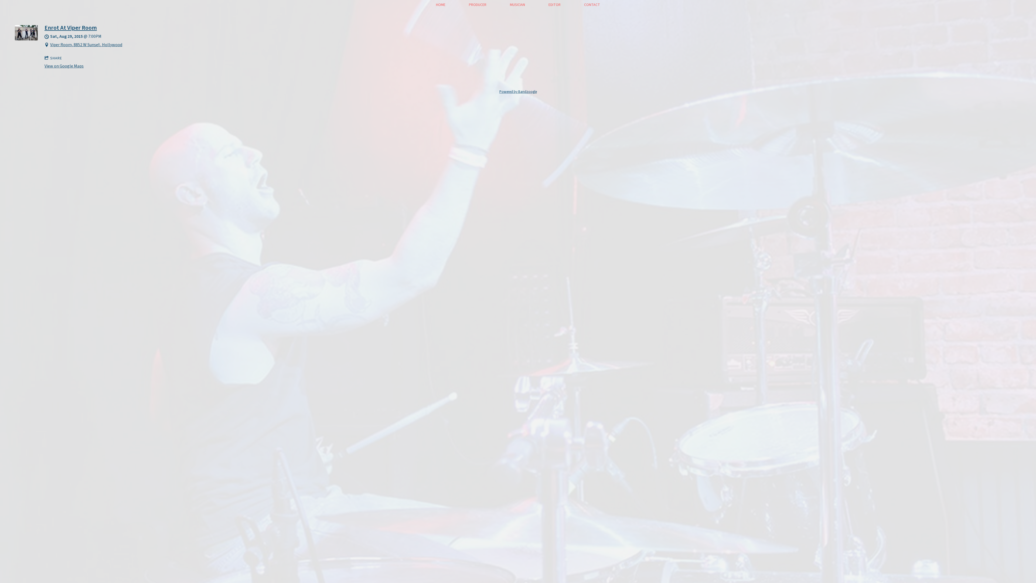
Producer (477, 4)
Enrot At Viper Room (71, 27)
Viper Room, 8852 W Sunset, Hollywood (86, 45)
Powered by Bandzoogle (518, 91)
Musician (517, 4)
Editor (554, 4)
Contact (592, 4)
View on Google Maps (64, 66)
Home (440, 4)
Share (56, 58)
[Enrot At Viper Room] (26, 39)
